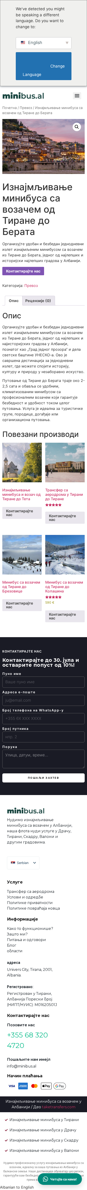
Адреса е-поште (18, 692)
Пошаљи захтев (43, 777)
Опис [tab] (14, 300)
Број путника (15, 728)
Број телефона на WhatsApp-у (33, 710)
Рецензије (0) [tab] (38, 300)
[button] (77, 127)
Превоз (26, 108)
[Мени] (77, 95)
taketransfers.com (58, 1107)
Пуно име (11, 673)
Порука (9, 746)
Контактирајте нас (23, 271)
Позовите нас (21, 1025)
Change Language (44, 70)
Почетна (9, 108)
